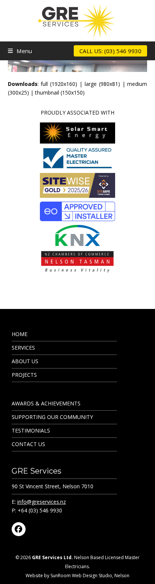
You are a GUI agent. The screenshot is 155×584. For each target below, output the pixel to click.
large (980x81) (102, 83)
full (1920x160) (59, 83)
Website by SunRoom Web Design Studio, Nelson (77, 575)
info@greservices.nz (41, 501)
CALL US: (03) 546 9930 (110, 51)
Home (19, 334)
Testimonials (31, 430)
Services (23, 347)
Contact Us (28, 444)
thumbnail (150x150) (60, 92)
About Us (25, 361)
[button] (20, 51)
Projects (24, 374)
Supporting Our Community (52, 416)
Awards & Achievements (46, 403)
